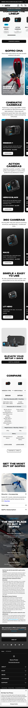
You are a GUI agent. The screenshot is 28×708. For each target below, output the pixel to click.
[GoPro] (7, 5)
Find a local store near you (14, 662)
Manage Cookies (14, 704)
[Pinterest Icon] (15, 645)
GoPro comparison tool (13, 619)
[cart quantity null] (25, 5)
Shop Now (7, 501)
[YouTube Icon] (19, 645)
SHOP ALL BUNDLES (14, 362)
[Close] (26, 10)
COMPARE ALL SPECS (14, 450)
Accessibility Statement (20, 688)
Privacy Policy (21, 629)
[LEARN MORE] (12, 192)
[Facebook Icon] (11, 645)
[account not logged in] (18, 5)
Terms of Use (14, 631)
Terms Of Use (4, 688)
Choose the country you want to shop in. (14, 10)
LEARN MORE (8, 444)
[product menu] (2, 5)
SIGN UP (14, 639)
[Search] (22, 5)
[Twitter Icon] (7, 645)
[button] (14, 497)
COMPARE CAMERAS (14, 41)
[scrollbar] (11, 35)
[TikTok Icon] (23, 645)
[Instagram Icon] (4, 645)
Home (2, 651)
